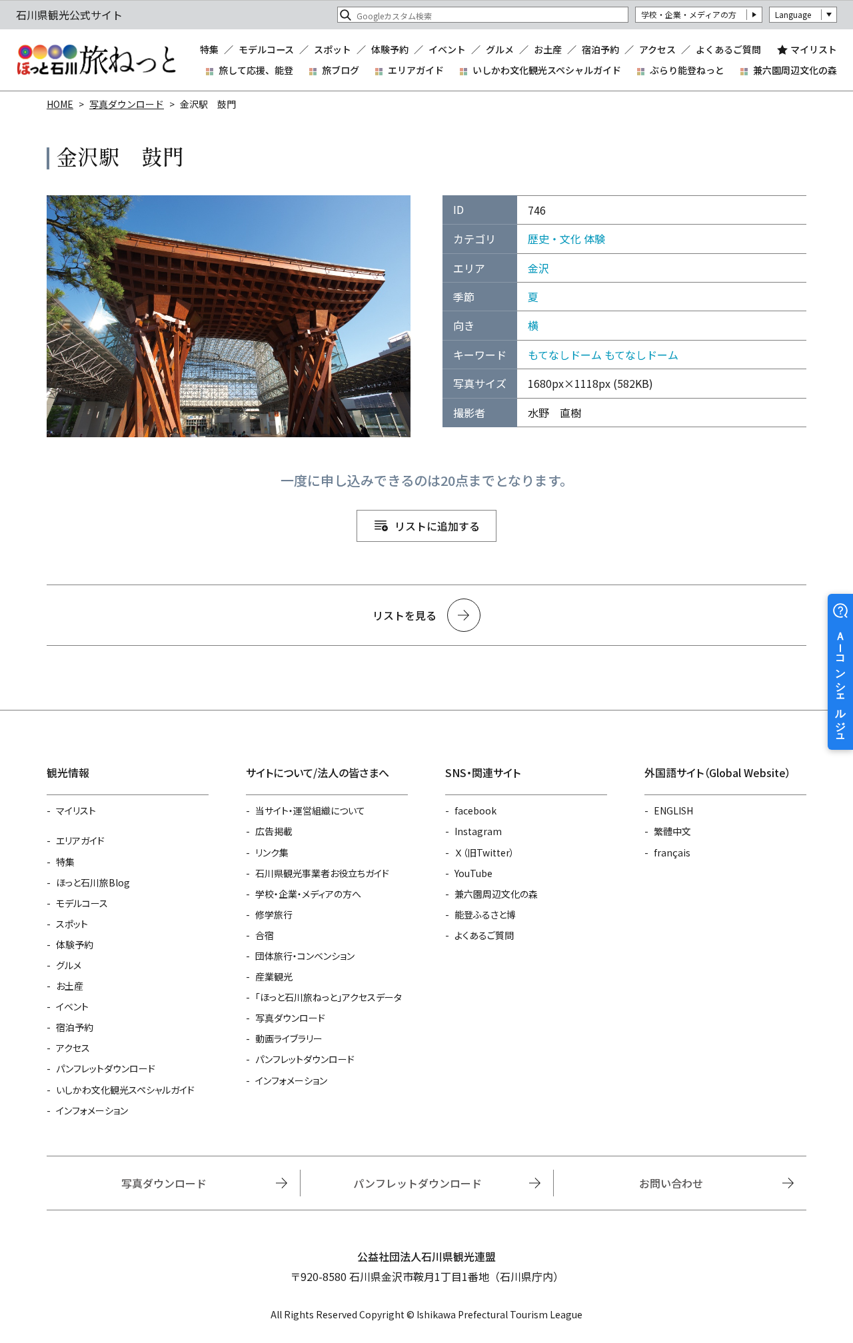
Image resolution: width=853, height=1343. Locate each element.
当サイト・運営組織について (310, 810)
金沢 (538, 268)
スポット (332, 49)
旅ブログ (340, 70)
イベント (447, 49)
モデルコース (266, 49)
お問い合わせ (671, 1183)
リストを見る (404, 615)
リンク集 (272, 852)
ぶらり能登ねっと (687, 70)
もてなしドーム (565, 355)
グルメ (500, 49)
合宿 (264, 935)
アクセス (657, 49)
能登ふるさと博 (485, 914)
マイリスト (813, 49)
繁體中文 (672, 831)
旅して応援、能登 (256, 70)
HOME (60, 104)
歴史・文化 (554, 239)
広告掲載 (274, 831)
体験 (594, 239)
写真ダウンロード (126, 104)
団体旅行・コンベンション (305, 955)
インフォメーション (92, 1110)
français (672, 852)
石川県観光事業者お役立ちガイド (322, 873)
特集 (209, 49)
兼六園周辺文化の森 (795, 70)
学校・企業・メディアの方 (688, 14)
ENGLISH (673, 810)
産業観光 (274, 976)
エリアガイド (416, 70)
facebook (475, 810)
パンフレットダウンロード (105, 1068)
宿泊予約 (600, 49)
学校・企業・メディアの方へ (308, 893)
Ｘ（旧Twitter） (484, 852)
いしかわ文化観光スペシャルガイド (546, 70)
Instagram (478, 831)
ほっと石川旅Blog (93, 882)
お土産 (548, 49)
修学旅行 (274, 914)
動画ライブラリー (289, 1038)
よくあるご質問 (728, 49)
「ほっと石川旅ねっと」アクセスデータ (328, 997)
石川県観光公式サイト (96, 60)
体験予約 (390, 49)
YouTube (473, 873)
